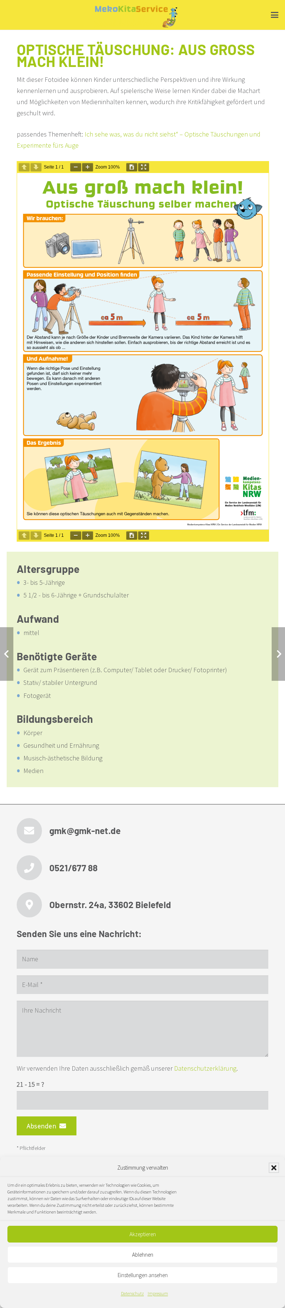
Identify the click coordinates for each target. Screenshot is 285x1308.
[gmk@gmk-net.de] (33, 830)
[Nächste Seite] (36, 167)
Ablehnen (142, 1254)
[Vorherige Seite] (24, 167)
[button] (274, 1167)
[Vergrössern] (87, 167)
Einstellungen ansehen (143, 1275)
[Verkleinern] (75, 167)
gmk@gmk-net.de (85, 830)
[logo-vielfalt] (136, 17)
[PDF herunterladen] (131, 167)
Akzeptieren (143, 1234)
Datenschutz (132, 1293)
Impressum (158, 1293)
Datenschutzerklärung (205, 1068)
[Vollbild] (143, 167)
